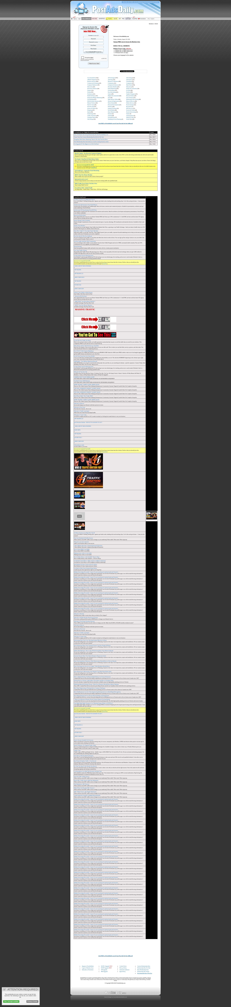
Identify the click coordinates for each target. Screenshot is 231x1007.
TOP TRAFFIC (77, 269)
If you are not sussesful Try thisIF (85, 164)
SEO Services (129, 108)
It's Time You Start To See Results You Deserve (85, 766)
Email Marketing (112, 88)
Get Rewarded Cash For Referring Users (83, 255)
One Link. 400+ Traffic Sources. (82, 776)
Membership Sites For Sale (143, 968)
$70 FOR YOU (77, 285)
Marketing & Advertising (132, 99)
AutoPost (94, 167)
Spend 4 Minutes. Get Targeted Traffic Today (85, 745)
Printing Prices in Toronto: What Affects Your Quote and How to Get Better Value (94, 680)
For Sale (128, 90)
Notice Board (111, 103)
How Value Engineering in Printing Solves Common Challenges (89, 688)
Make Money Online (113, 99)
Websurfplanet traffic (79, 445)
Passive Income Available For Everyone (83, 740)
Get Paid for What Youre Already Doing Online (85, 568)
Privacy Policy (123, 968)
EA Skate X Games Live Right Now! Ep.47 (84, 199)
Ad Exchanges (111, 77)
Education (128, 86)
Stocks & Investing (131, 112)
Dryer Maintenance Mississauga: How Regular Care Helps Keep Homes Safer (92, 671)
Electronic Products (92, 88)
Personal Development (113, 104)
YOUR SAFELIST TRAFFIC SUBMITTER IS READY (87, 795)
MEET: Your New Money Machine (83, 175)
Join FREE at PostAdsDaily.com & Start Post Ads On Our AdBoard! (115, 123)
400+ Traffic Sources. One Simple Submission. (85, 791)
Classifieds (129, 81)
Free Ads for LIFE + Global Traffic (83, 188)
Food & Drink (111, 90)
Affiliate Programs (91, 79)
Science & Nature (91, 108)
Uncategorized (111, 117)
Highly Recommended (113, 95)
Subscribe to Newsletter (87, 969)
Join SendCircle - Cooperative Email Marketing (87, 170)
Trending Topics (91, 117)
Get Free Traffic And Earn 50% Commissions (85, 241)
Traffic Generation (91, 115)
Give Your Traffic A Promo (80, 250)
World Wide (129, 119)
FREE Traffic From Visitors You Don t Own (86, 183)
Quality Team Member (79, 225)
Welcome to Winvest (79, 403)
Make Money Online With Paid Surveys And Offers (86, 345)
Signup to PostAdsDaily (88, 966)
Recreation (129, 106)
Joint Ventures (129, 97)
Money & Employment (113, 101)
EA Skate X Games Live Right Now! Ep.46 (84, 533)
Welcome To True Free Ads (80, 372)
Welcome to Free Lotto (79, 407)
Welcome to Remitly (79, 613)
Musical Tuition (91, 103)
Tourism (110, 113)
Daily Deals (129, 85)
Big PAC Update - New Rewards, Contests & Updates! (88, 153)
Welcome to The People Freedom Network (84, 621)
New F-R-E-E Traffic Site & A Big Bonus (84, 351)
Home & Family (130, 95)
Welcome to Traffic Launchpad (81, 411)
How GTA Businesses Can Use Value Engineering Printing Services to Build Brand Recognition (97, 692)
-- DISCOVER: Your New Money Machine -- (85, 301)
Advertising (129, 77)
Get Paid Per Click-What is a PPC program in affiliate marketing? (90, 560)
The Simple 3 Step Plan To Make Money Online (87, 159)
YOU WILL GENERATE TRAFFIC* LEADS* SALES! (87, 388)
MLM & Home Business (93, 101)
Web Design (90, 119)
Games (109, 94)
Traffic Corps (77, 750)
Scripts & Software (112, 108)
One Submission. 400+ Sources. (81, 784)
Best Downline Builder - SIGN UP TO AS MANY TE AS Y (88, 422)
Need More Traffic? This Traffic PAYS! (83, 396)
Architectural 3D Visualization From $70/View (85, 210)
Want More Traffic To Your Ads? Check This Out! (86, 231)
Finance (89, 90)
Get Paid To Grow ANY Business (82, 381)
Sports (88, 112)
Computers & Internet (113, 85)
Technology (90, 113)
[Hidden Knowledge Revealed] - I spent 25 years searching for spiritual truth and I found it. (96, 572)
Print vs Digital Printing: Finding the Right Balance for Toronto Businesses (92, 676)
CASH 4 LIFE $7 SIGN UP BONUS (82, 266)
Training (110, 115)
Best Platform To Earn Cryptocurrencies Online (85, 564)
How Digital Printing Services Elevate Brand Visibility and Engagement (91, 695)
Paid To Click (90, 104)
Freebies (128, 92)
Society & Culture (130, 110)
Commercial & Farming (93, 83)
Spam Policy (123, 971)
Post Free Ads (90, 106)
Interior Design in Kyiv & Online (82, 220)
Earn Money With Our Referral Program (83, 755)
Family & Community (131, 88)
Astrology (110, 79)
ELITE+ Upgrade (105, 966)
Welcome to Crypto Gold (80, 415)
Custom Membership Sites (143, 966)
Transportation (129, 115)
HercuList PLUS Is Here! (80, 215)
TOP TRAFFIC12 (78, 725)
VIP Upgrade (104, 969)
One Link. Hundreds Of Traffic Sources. (83, 538)
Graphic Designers (130, 94)
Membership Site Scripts (143, 971)
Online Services (130, 103)
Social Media (111, 110)
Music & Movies (130, 101)
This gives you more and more (81, 542)
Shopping (89, 110)
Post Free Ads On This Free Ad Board (83, 236)
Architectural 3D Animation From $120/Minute (85, 205)
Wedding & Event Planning (114, 119)
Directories (90, 86)
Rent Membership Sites (143, 969)
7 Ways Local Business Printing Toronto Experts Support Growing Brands (92, 699)
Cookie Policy (123, 966)
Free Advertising (112, 92)
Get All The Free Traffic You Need (82, 340)
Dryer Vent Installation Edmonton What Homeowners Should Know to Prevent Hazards (95, 661)
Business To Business (113, 81)
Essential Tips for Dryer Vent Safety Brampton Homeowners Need (90, 656)
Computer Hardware (92, 85)
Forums (89, 92)
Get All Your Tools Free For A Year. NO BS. (84, 356)
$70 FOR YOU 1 (78, 437)
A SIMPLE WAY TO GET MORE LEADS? (84, 377)
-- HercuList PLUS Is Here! (80, 296)
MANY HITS (77, 430)
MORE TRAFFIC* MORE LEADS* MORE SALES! (86, 384)
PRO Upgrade (104, 971)
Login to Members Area (87, 968)
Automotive (129, 79)
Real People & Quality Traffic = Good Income (85, 761)
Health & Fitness (91, 95)
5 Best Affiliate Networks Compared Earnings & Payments (88, 545)
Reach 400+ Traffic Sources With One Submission (86, 780)
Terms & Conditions (124, 969)
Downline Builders (112, 86)
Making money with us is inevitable (83, 553)
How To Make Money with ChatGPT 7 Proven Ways (86, 557)
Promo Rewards (78, 246)
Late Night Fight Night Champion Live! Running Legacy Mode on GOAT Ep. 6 (93, 703)
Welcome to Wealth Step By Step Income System (86, 617)
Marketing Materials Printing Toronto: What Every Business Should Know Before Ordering (96, 684)
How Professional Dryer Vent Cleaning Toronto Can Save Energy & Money (92, 645)
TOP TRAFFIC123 (78, 273)
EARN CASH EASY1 (79, 277)
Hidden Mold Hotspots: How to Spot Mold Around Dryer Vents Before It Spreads (93, 650)
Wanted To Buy (130, 117)
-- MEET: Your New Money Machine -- (83, 305)
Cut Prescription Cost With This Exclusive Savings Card (88, 771)
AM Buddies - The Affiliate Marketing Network (85, 361)
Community (111, 83)
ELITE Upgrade (105, 968)
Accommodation (91, 77)
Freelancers (90, 94)
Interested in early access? (81, 179)
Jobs (109, 97)
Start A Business (112, 112)
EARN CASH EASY (79, 288)
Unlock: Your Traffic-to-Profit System (83, 292)
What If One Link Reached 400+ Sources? (84, 788)
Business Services (91, 81)
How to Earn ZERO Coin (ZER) (81, 549)
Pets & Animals (130, 104)
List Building (90, 99)
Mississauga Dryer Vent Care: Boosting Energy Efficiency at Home (90, 640)
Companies (129, 83)
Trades (127, 113)
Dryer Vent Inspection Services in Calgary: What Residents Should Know (92, 666)
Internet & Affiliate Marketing (94, 97)
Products (110, 106)
